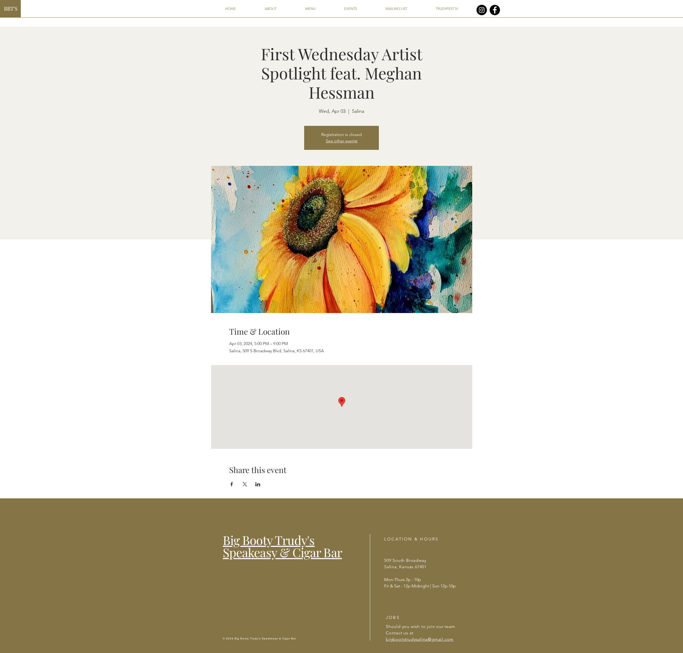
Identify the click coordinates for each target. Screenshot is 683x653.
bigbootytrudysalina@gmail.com (420, 639)
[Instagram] (481, 10)
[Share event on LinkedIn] (257, 484)
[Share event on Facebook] (231, 484)
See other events (342, 140)
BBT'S (11, 8)
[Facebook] (495, 10)
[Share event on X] (244, 484)
